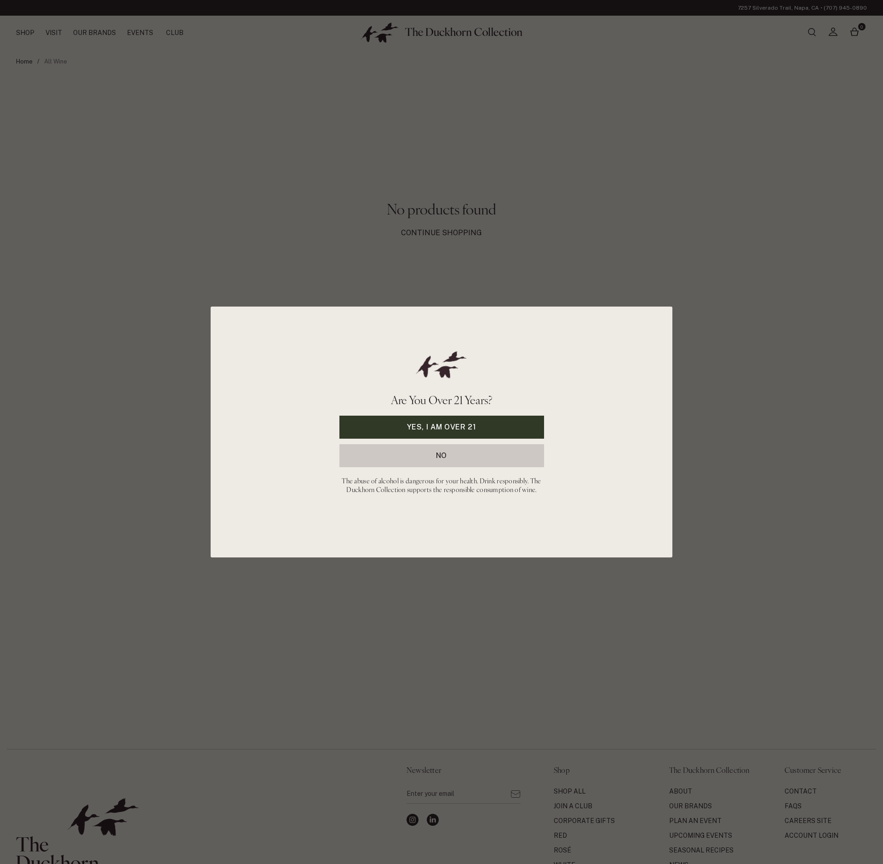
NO (441, 455)
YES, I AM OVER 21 (441, 427)
